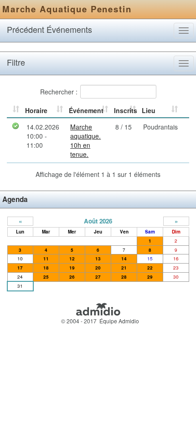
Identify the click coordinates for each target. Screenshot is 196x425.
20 (98, 267)
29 (150, 277)
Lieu (148, 110)
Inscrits (125, 110)
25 (46, 277)
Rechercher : (58, 91)
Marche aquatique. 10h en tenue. (85, 140)
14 (124, 258)
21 (124, 267)
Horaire (36, 110)
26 (72, 277)
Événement (86, 110)
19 (72, 267)
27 (98, 277)
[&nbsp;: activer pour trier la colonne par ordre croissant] (15, 111)
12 (72, 258)
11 (46, 258)
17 (20, 267)
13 (98, 258)
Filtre (16, 62)
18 (46, 267)
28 (124, 277)
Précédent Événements (49, 29)
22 (150, 267)
